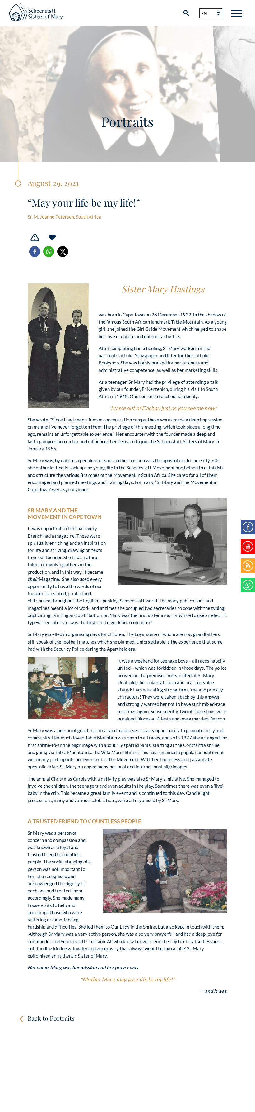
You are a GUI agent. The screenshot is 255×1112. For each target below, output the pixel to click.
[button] (34, 251)
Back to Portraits (51, 1018)
